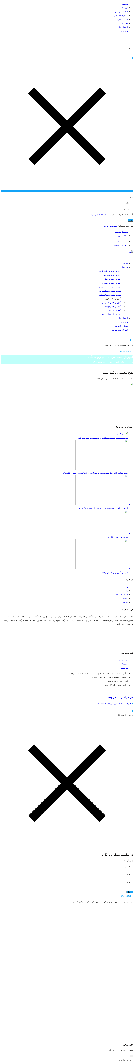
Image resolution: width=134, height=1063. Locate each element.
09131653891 (123, 241)
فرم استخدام (123, 660)
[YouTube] (127, 45)
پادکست (125, 591)
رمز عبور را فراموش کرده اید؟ (99, 214)
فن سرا (125, 4)
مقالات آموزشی (121, 236)
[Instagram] (127, 41)
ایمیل (125, 875)
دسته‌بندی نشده (122, 595)
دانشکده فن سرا (121, 12)
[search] (131, 1056)
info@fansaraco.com (118, 245)
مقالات (125, 598)
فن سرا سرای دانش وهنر (120, 697)
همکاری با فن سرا (121, 15)
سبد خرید (124, 23)
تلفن (125, 882)
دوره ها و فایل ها (121, 232)
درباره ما (124, 31)
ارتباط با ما (123, 27)
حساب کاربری (122, 19)
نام (126, 867)
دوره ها (125, 8)
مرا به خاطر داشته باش (120, 214)
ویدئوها (125, 602)
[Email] (127, 37)
